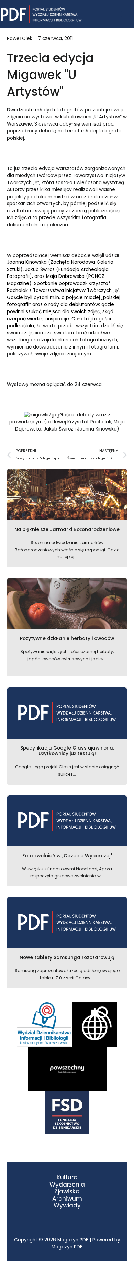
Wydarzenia (67, 1184)
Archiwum (67, 1198)
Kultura (67, 1177)
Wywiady (67, 1205)
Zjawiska (67, 1191)
